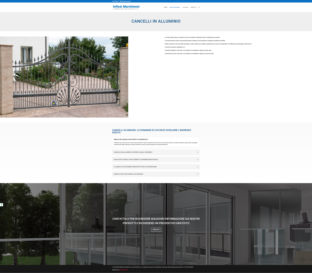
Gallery (185, 7)
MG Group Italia (123, 269)
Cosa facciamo (174, 7)
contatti (156, 229)
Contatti (194, 7)
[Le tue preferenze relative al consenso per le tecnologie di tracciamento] (1, 204)
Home (165, 7)
